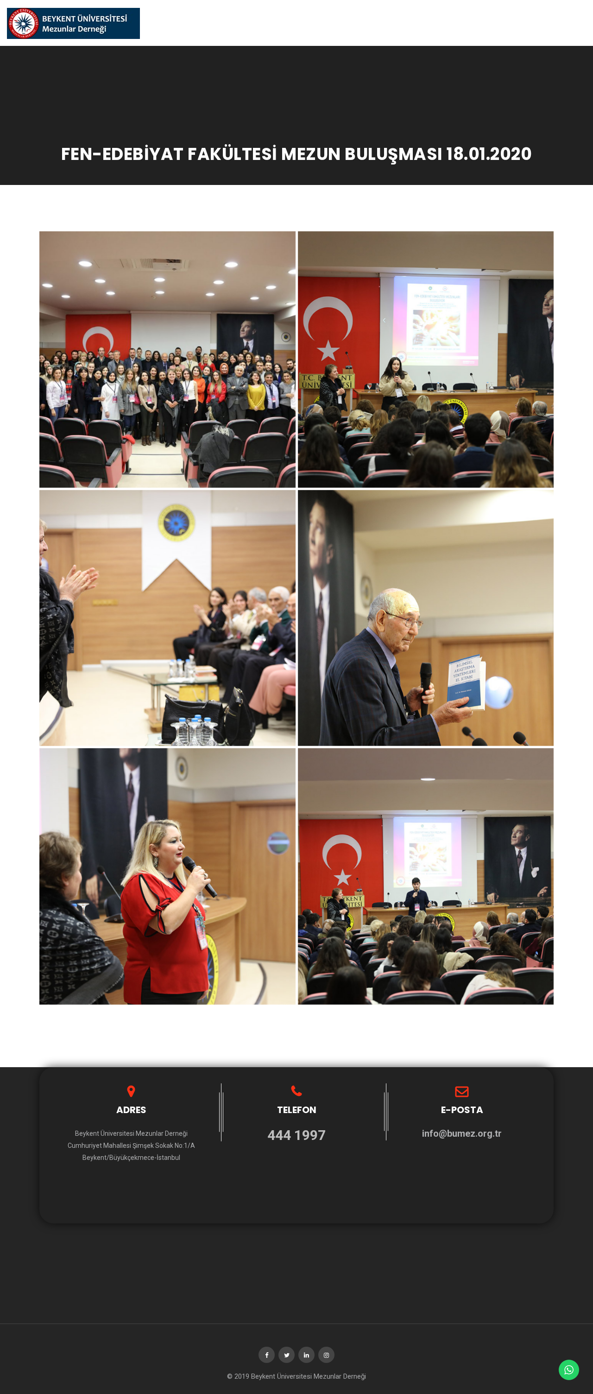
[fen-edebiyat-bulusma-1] (167, 876)
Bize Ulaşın (522, 22)
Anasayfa (256, 22)
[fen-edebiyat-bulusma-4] (426, 359)
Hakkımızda (302, 22)
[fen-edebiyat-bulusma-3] (167, 618)
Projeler (407, 22)
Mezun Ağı (569, 22)
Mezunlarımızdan (463, 22)
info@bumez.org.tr (462, 1133)
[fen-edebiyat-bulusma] (426, 876)
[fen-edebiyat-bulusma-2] (426, 618)
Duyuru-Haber (356, 22)
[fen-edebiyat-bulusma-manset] (167, 359)
